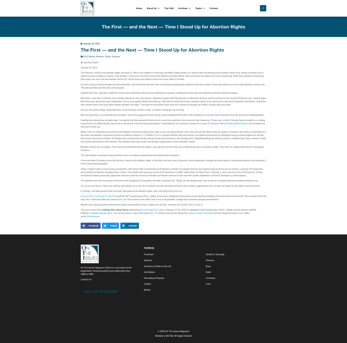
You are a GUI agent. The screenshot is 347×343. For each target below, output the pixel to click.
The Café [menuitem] (169, 8)
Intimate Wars (105, 213)
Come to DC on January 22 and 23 (97, 196)
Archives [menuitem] (183, 8)
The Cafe (158, 210)
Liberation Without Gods (220, 123)
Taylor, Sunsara (112, 56)
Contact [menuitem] (214, 8)
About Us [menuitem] (152, 8)
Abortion (100, 56)
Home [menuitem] (139, 8)
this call (122, 199)
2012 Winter (89, 56)
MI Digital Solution (183, 336)
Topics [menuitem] (198, 8)
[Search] (263, 8)
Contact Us (86, 279)
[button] (91, 226)
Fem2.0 (145, 210)
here (151, 213)
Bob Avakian (242, 123)
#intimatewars (93, 216)
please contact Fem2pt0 (200, 213)
